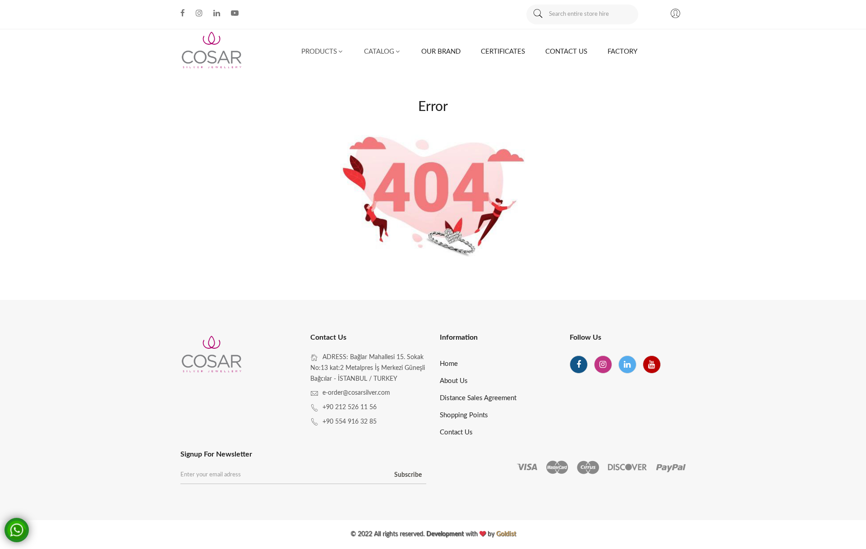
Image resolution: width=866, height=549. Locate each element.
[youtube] (652, 364)
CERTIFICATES (503, 51)
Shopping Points (464, 415)
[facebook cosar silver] (182, 13)
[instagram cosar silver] (199, 13)
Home (449, 363)
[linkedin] (627, 364)
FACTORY (622, 51)
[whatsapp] (17, 529)
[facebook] (579, 364)
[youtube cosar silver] (235, 13)
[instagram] (603, 364)
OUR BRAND (441, 51)
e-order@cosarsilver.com (356, 393)
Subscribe (408, 475)
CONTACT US (566, 51)
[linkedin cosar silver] (216, 13)
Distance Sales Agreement (478, 398)
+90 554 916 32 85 (349, 422)
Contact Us (456, 432)
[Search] (537, 14)
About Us (454, 381)
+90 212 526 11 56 (349, 407)
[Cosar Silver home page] (212, 355)
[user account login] (675, 15)
